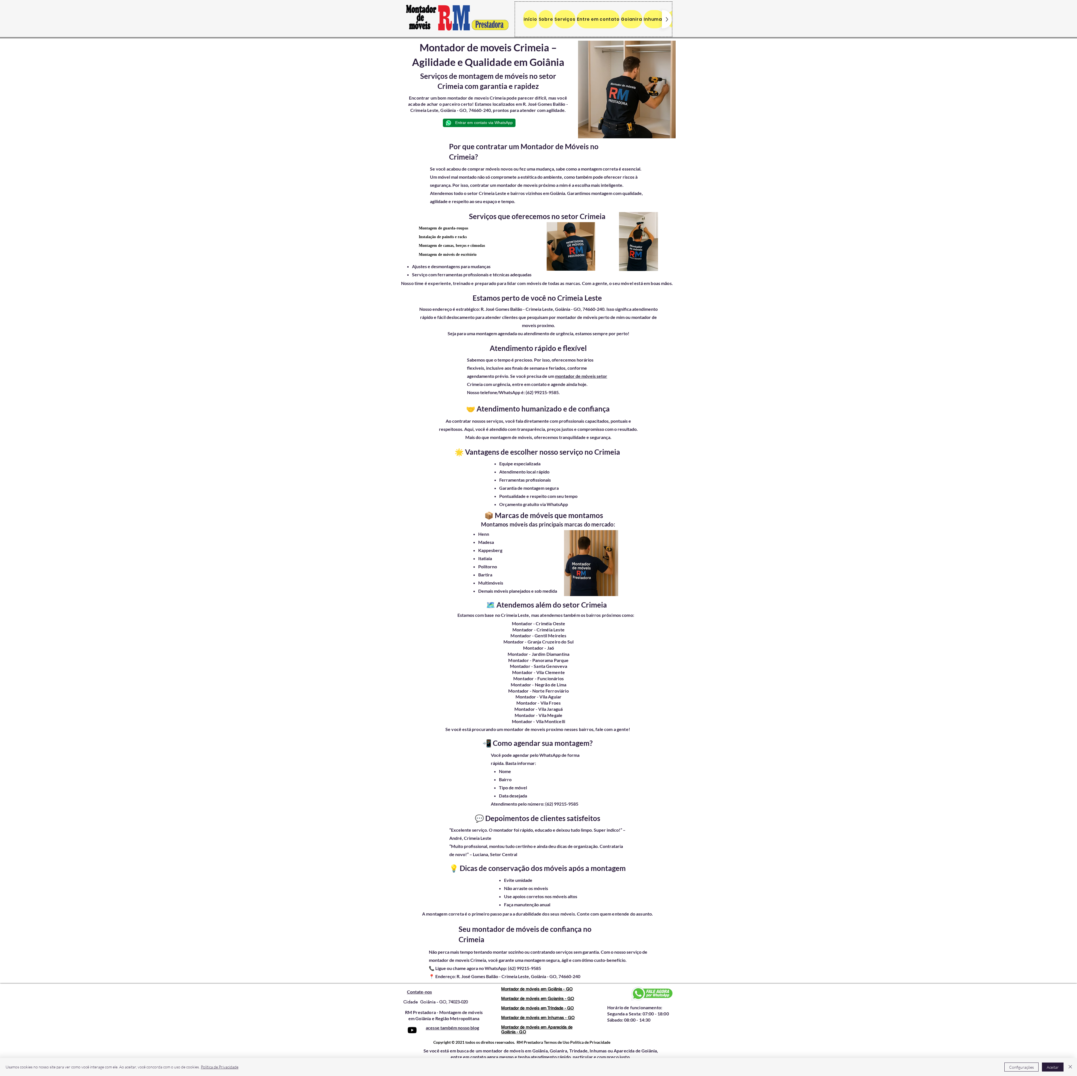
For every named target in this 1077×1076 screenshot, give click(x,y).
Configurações (1021, 1067)
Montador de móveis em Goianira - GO (537, 998)
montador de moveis (468, 97)
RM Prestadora (529, 1042)
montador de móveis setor (581, 376)
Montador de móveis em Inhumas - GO (538, 1017)
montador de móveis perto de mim (591, 317)
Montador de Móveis (555, 146)
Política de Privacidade (219, 1066)
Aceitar (1053, 1067)
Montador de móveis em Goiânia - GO (537, 989)
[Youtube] (412, 1030)
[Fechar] (1070, 1067)
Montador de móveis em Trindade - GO (537, 1008)
